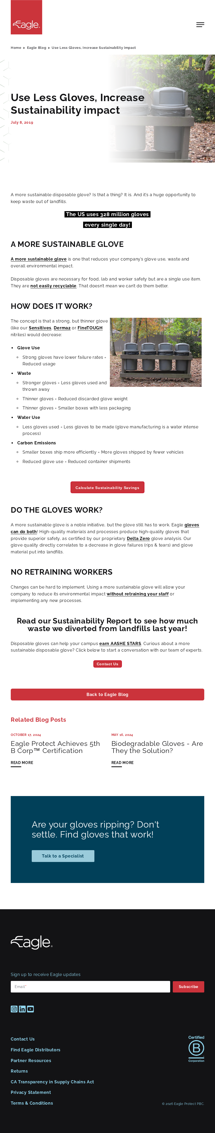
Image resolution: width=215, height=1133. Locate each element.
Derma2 (62, 327)
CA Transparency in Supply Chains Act (52, 1081)
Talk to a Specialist (63, 856)
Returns (19, 1071)
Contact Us (23, 1039)
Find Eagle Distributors (36, 1049)
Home (16, 48)
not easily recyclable (53, 285)
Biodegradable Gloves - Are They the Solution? (157, 747)
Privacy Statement (31, 1092)
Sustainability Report (92, 620)
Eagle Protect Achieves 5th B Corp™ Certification (55, 747)
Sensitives (40, 327)
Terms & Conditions (32, 1103)
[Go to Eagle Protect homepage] (32, 948)
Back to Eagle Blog (107, 694)
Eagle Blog (36, 48)
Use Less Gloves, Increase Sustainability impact (94, 48)
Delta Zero (138, 538)
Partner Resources (31, 1060)
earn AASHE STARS (120, 643)
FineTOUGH (90, 327)
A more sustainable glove (39, 259)
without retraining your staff (138, 593)
